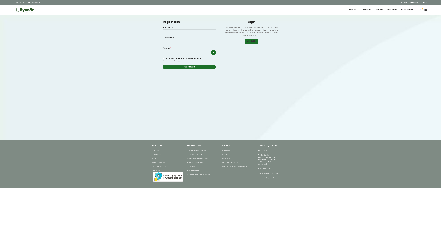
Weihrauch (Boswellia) (195, 162)
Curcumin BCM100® (194, 154)
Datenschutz (156, 170)
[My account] (416, 10)
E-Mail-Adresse (169, 37)
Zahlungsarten (157, 154)
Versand (154, 158)
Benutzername (168, 27)
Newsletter (226, 150)
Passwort (167, 48)
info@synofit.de (35, 2)
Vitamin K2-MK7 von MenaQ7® (198, 174)
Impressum (156, 150)
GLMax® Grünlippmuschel (196, 150)
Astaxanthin (191, 166)
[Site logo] (25, 10)
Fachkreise (226, 158)
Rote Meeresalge (193, 170)
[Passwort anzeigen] (213, 52)
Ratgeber (225, 154)
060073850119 (20, 2)
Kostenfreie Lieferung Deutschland (234, 166)
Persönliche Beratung (230, 162)
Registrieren (189, 67)
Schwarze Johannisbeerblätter (197, 158)
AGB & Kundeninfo (158, 162)
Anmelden (251, 41)
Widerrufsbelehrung (159, 166)
